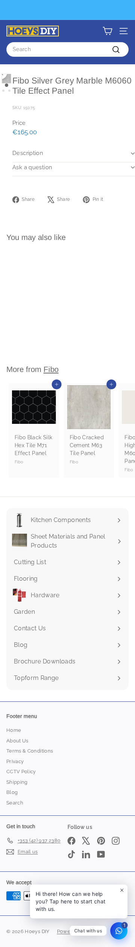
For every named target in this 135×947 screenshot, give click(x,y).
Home (13, 730)
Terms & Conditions (29, 751)
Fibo (51, 369)
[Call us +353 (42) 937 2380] (66, 10)
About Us (17, 741)
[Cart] (107, 31)
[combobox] (67, 49)
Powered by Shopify (81, 931)
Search (14, 803)
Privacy (15, 761)
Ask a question (32, 167)
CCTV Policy (21, 771)
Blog (12, 792)
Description (27, 153)
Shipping (17, 782)
